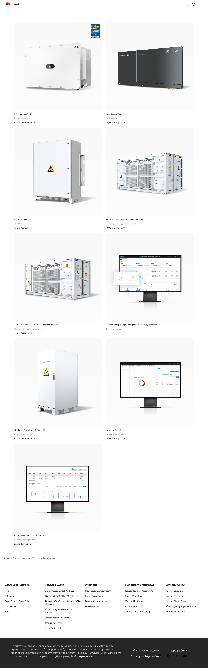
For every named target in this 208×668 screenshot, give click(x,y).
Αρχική (7, 558)
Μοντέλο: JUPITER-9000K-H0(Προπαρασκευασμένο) (36, 325)
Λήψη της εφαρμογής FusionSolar (182, 606)
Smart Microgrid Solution (57, 617)
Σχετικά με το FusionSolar (17, 601)
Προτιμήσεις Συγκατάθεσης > (147, 656)
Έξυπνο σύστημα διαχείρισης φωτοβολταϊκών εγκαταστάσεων (133, 325)
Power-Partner (92, 606)
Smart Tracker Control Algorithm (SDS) (30, 535)
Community (131, 606)
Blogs (7, 611)
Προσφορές (10, 606)
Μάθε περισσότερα (82, 656)
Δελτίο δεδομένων (23, 122)
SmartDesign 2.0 (53, 628)
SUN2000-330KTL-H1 (23, 114)
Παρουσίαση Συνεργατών (98, 591)
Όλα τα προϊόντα (21, 558)
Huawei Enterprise (174, 596)
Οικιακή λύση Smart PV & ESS (59, 591)
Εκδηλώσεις (11, 596)
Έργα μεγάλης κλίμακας (44, 558)
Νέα (7, 591)
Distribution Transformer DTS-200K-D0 (30, 430)
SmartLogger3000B (114, 114)
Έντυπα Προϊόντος (134, 601)
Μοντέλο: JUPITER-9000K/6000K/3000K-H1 (124, 219)
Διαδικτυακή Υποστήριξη (137, 611)
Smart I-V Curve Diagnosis (117, 430)
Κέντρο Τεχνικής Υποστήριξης (140, 591)
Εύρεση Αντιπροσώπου (96, 601)
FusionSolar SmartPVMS (177, 611)
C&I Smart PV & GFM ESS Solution (61, 596)
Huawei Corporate (174, 591)
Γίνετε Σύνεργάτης (94, 596)
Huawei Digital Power (176, 601)
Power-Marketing (133, 596)
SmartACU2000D (21, 219)
